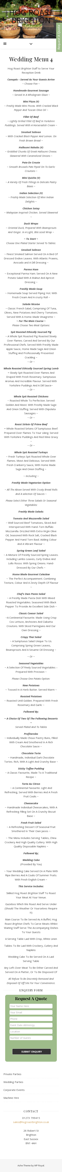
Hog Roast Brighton (31, 16)
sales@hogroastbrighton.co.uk (31, 1122)
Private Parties (12, 1074)
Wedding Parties (13, 1082)
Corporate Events (14, 1090)
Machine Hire (11, 1097)
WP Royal (39, 1165)
